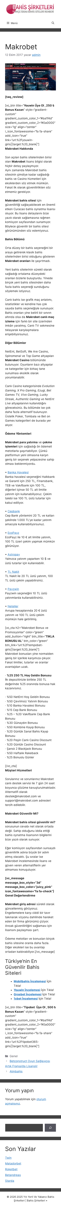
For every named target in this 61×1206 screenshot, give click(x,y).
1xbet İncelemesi (26, 998)
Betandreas (13, 1175)
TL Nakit (13, 571)
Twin (8, 1157)
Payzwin (13, 589)
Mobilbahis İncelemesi (30, 981)
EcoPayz (13, 533)
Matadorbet (13, 1163)
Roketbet (11, 1169)
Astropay (14, 554)
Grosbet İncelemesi (28, 994)
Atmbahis (16, 1071)
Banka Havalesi (18, 472)
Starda (9, 1180)
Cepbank (14, 511)
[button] (53, 23)
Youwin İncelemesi (27, 990)
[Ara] (50, 1128)
